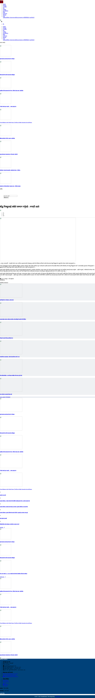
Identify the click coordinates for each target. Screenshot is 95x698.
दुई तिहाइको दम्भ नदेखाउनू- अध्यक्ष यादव (7, 299)
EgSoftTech (58, 696)
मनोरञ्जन (5, 13)
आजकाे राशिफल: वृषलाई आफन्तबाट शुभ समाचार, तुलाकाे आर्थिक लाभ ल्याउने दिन (14, 506)
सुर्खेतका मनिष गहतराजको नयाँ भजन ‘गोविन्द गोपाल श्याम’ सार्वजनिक (11, 90)
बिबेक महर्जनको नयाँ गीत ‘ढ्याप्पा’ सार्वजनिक (7, 138)
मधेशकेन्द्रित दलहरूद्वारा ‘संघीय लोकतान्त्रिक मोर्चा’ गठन (10, 356)
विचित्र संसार (9, 17)
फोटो (33, 17)
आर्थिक (4, 9)
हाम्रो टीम (2, 693)
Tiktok (5, 685)
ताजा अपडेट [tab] (2, 397)
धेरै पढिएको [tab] (7, 397)
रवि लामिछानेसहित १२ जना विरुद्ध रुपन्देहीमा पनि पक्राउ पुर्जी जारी (11, 375)
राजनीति (5, 7)
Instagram (6, 681)
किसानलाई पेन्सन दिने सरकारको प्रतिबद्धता (7, 74)
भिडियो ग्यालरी (29, 17)
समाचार (4, 5)
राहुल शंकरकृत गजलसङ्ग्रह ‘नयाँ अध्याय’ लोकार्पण (9, 154)
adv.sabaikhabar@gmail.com (11, 676)
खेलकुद (4, 15)
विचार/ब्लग (18, 17)
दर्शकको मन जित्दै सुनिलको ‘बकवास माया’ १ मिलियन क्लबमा (10, 186)
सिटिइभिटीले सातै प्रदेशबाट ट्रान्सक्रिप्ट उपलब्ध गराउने (9, 524)
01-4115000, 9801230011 (10, 675)
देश (3, 8)
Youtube (6, 684)
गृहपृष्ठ (4, 4)
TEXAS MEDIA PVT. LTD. (11, 673)
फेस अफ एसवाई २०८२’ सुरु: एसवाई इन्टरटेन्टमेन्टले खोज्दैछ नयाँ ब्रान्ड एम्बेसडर (13, 573)
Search (6, 197)
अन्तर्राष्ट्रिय (5, 11)
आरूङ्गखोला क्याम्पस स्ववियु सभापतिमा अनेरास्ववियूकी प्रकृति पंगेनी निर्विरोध (13, 319)
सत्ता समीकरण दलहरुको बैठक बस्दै (6, 394)
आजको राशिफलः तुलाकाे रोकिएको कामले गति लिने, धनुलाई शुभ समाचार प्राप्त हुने (14, 512)
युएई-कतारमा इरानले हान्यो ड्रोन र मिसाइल (7, 58)
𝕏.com (4, 683)
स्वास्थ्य (14, 17)
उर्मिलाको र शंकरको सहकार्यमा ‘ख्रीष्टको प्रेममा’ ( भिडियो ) (10, 170)
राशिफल (5, 17)
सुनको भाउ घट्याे (3, 495)
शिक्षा (4, 12)
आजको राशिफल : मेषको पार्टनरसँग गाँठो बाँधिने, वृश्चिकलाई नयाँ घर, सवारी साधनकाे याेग (15, 500)
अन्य (4, 16)
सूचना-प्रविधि (23, 17)
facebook (6, 680)
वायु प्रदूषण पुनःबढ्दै (3, 518)
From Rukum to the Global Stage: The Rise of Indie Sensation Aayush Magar (16, 122)
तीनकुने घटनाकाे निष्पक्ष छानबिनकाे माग (6, 338)
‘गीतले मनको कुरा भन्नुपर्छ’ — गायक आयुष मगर (8, 106)
